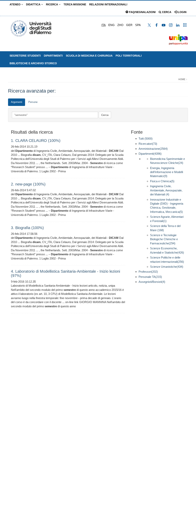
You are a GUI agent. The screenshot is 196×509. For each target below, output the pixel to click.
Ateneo (15, 4)
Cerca (166, 12)
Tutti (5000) (146, 138)
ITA (103, 25)
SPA (138, 25)
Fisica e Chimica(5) (162, 181)
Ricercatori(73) (148, 143)
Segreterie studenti (25, 55)
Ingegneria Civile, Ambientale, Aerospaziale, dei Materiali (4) (166, 190)
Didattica (33, 4)
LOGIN (181, 12)
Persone (33, 102)
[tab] (16, 102)
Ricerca (52, 4)
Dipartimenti (53, 55)
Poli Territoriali (129, 55)
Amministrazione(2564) (153, 148)
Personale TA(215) (150, 276)
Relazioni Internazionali (108, 4)
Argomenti (16, 102)
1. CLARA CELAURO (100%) (35, 140)
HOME (181, 79)
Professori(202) (148, 271)
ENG (111, 25)
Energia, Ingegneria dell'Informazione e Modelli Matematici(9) (166, 172)
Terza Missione (75, 4)
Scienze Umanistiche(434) (166, 266)
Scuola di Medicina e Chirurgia (89, 55)
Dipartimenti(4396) (150, 153)
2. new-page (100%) (28, 184)
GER (129, 25)
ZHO (120, 25)
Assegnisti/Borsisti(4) (152, 281)
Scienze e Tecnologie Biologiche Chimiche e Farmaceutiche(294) (164, 239)
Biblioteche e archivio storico (33, 63)
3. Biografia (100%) (27, 228)
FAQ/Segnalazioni (142, 12)
